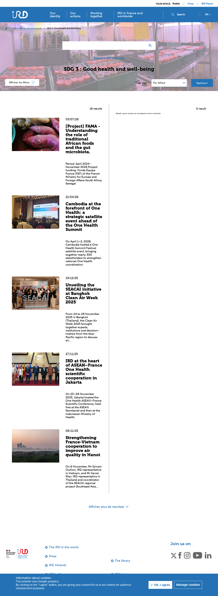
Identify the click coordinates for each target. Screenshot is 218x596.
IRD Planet (207, 4)
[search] (187, 14)
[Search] (151, 45)
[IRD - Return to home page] (20, 14)
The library (122, 560)
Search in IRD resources (109, 58)
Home (6, 28)
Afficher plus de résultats (107, 507)
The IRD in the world (63, 547)
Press (191, 4)
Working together (96, 15)
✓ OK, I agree (160, 585)
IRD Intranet (57, 565)
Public (176, 4)
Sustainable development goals (27, 28)
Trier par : (142, 82)
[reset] (142, 45)
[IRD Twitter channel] (173, 555)
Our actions (75, 15)
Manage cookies (188, 584)
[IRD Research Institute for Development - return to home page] (17, 554)
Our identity (55, 15)
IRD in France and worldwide (130, 15)
